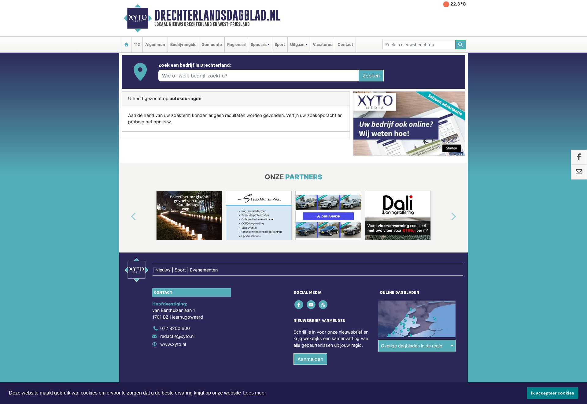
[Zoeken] (460, 44)
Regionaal (236, 44)
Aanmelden (310, 359)
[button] (126, 217)
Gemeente (211, 44)
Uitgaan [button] (297, 44)
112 (137, 44)
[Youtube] (311, 304)
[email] (579, 172)
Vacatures (322, 44)
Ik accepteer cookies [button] (552, 393)
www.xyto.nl (173, 344)
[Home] (126, 44)
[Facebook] (299, 304)
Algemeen (155, 44)
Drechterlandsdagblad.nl (217, 15)
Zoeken (371, 76)
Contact (345, 44)
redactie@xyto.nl (177, 336)
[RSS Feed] (323, 304)
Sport (280, 44)
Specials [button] (259, 44)
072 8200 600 (175, 328)
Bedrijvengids (183, 44)
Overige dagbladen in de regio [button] (411, 345)
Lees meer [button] (254, 392)
